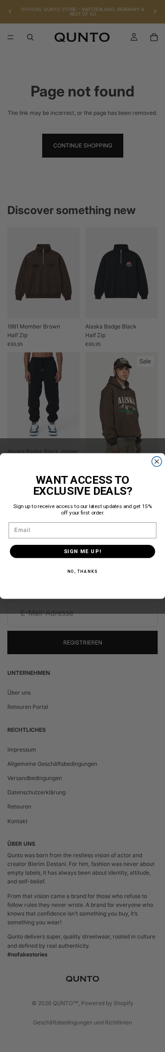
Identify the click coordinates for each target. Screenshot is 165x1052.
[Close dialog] (157, 462)
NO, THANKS (82, 571)
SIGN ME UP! (83, 551)
